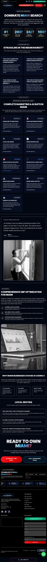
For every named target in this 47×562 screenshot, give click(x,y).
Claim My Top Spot (11, 459)
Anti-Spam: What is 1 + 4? (29, 537)
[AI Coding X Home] (7, 5)
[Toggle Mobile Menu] (44, 5)
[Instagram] (29, 1)
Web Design (26, 504)
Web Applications (27, 506)
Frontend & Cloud (42, 474)
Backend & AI (31, 474)
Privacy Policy (25, 550)
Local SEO (26, 500)
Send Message (35, 542)
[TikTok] (31, 1)
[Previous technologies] (26, 477)
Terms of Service (33, 550)
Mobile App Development (29, 508)
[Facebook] (26, 1)
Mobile (36, 474)
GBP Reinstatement (28, 498)
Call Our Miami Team (35, 459)
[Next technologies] (29, 477)
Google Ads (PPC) (28, 502)
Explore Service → (7, 131)
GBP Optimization (28, 496)
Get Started (39, 5)
